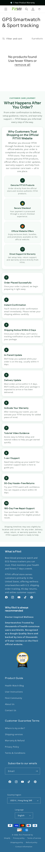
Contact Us (10, 710)
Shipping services (14, 734)
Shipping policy (16, 842)
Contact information (23, 846)
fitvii (21, 835)
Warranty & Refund (15, 740)
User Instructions (14, 691)
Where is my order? (15, 728)
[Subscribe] (37, 771)
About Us (9, 704)
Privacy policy (19, 838)
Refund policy (31, 842)
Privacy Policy (12, 746)
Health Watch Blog (14, 685)
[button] (6, 9)
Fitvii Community (13, 698)
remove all (22, 65)
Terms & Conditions (15, 753)
